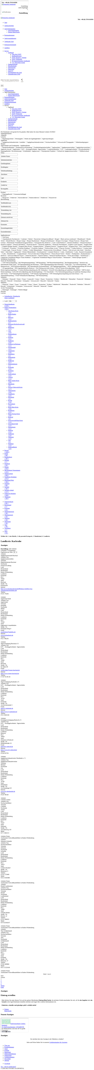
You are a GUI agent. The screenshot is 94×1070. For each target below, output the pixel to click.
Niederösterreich (9, 512)
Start (5, 22)
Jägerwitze (11, 69)
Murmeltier (72, 279)
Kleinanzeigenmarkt (10, 44)
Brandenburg (8, 457)
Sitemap (6, 1060)
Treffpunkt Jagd (9, 41)
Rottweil (10, 418)
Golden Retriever (77, 248)
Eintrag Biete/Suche (14, 32)
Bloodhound (81, 239)
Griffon (25, 250)
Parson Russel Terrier (58, 254)
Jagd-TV (10, 71)
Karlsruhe (11, 368)
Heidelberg (11, 355)
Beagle (57, 239)
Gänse (37, 279)
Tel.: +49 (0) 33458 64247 (8, 1067)
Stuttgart (10, 431)
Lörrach (10, 378)
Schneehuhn (17, 281)
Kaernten (7, 509)
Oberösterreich (8, 515)
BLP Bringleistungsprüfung (27, 262)
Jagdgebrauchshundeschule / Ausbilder (14, 142)
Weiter (2, 985)
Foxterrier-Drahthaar (24, 248)
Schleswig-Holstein (10, 494)
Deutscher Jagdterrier (45, 244)
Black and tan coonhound (68, 239)
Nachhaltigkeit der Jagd (15, 72)
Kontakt (6, 1050)
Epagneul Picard (62, 246)
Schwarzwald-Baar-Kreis (15, 421)
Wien (6, 532)
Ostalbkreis (11, 394)
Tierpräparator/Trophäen (48, 151)
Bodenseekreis (12, 321)
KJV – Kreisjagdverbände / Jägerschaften (34, 149)
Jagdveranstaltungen (10, 38)
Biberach (10, 318)
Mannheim (11, 384)
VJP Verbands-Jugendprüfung (39, 273)
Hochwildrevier (22, 197)
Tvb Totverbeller (49, 272)
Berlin (6, 454)
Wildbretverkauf (84, 151)
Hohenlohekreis (12, 364)
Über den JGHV (16, 54)
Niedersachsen (8, 474)
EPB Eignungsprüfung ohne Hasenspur (52, 264)
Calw (10, 331)
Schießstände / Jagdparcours (31, 151)
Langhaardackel (21, 254)
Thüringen (7, 497)
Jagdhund (11, 52)
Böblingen (11, 328)
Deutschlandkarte (9, 305)
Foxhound (6, 248)
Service (6, 51)
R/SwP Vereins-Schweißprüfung (65, 268)
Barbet (30, 239)
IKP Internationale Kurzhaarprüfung (38, 266)
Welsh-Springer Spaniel (79, 257)
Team (6, 1049)
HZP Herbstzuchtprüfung (18, 266)
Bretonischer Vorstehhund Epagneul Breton (19, 242)
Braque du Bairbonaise (47, 241)
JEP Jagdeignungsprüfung (58, 266)
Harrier (65, 250)
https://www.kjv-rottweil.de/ (9, 750)
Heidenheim (11, 358)
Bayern (6, 451)
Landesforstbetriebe (53, 149)
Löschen (3, 293)
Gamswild (31, 279)
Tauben (57, 281)
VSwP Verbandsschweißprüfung (25, 275)
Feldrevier (13, 197)
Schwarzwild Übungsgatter (66, 142)
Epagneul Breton (38, 246)
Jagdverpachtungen (47, 139)
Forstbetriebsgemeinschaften (42, 147)
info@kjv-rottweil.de (7, 746)
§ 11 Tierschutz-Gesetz (18, 62)
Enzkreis (10, 338)
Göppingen (11, 351)
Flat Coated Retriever (85, 246)
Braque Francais (74, 241)
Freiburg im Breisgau (14, 345)
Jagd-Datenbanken (9, 29)
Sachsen (6, 487)
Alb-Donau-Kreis (13, 311)
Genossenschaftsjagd (20, 194)
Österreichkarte (8, 502)
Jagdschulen (16, 149)
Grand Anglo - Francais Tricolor (12, 250)
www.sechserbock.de (7, 635)
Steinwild (50, 281)
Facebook (7, 1063)
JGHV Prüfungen (17, 59)
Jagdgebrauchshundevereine (35, 142)
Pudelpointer (75, 254)
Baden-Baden (12, 315)
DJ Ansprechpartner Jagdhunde (21, 61)
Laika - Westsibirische (9, 254)
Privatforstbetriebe (84, 149)
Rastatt (10, 401)
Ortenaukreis (12, 391)
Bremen (6, 461)
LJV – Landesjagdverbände (69, 149)
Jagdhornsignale (12, 64)
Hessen (6, 467)
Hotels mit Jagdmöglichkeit (32, 139)
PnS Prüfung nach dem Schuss (45, 268)
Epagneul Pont (73, 246)
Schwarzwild (35, 281)
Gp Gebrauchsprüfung (79, 264)
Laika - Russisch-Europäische (83, 252)
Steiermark (7, 522)
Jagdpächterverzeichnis (83, 147)
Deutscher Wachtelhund (60, 244)
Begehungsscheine (8, 139)
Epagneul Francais (50, 246)
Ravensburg (11, 404)
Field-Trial (68, 264)
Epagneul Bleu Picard (25, 246)
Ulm (9, 441)
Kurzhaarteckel (41, 252)
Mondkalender (12, 66)
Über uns (7, 1045)
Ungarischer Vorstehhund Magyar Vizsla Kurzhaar (47, 257)
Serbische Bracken (31, 255)
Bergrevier (6, 197)
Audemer (24, 239)
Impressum (7, 1052)
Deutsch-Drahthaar (72, 242)
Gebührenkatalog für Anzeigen (58, 1042)
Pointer (68, 254)
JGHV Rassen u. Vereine (19, 57)
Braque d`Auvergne (62, 241)
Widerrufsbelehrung (10, 1054)
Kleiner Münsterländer (29, 252)
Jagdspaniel (17, 252)
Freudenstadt (12, 348)
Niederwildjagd (22, 290)
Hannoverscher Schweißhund (52, 250)
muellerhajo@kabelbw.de (8, 632)
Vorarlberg (7, 529)
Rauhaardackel (85, 254)
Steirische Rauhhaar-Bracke (58, 255)
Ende (2, 987)
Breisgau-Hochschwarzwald (16, 325)
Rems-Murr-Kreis (13, 408)
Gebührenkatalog (9, 1057)
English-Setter (88, 244)
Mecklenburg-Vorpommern (12, 471)
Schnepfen (26, 281)
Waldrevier (44, 197)
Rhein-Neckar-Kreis (14, 414)
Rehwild (87, 284)
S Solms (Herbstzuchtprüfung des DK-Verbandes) (32, 270)
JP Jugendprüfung (8, 268)
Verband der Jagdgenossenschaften (67, 151)
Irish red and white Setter (76, 250)
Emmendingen (12, 335)
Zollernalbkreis (12, 448)
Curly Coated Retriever (59, 242)
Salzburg (7, 519)
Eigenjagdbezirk (7, 194)
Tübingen (11, 438)
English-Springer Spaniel (10, 246)
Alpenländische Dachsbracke (11, 239)
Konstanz (11, 371)
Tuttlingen (11, 434)
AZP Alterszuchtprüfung (10, 262)
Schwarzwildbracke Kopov (16, 255)
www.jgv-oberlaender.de (8, 791)
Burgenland (7, 505)
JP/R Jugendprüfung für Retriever (24, 268)
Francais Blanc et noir (51, 248)
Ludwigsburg (12, 374)
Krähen (57, 279)
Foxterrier (13, 248)
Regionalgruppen (9, 35)
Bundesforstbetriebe (8, 147)
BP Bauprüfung (41, 262)
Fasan (24, 279)
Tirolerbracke (84, 255)
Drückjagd (6, 290)
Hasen (43, 279)
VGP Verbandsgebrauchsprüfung (19, 273)
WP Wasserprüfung (41, 275)
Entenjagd (13, 290)
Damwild (12, 279)
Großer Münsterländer (35, 250)
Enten (18, 279)
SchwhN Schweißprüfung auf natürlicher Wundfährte (64, 270)
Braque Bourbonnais (33, 241)
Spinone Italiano (43, 255)
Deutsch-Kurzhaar (85, 242)
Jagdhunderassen (17, 56)
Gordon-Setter (88, 248)
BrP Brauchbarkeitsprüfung (55, 262)
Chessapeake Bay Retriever (42, 242)
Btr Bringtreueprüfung (71, 262)
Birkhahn (5, 279)
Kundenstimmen (9, 1047)
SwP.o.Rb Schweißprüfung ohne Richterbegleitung (27, 272)
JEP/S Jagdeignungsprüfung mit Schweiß (80, 266)
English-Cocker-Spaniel (75, 244)
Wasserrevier (52, 197)
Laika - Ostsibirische (67, 252)
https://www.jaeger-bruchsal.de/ (10, 673)
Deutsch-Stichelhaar (19, 244)
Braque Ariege (21, 241)
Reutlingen (11, 411)
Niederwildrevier (34, 197)
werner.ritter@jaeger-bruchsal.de (10, 670)
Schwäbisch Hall (13, 424)
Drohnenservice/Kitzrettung (24, 147)
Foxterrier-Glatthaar (37, 248)
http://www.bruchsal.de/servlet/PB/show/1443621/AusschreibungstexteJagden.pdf (16, 589)
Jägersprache (12, 67)
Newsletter (7, 1059)
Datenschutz (8, 1055)
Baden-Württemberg (10, 308)
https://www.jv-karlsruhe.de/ (9, 711)
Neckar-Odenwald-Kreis (15, 388)
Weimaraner (67, 257)
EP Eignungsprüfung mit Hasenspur (28, 264)
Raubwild (80, 279)
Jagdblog (7, 48)
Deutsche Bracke (32, 244)
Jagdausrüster (56, 147)
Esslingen (11, 341)
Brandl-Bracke (10, 241)
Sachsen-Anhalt (9, 491)
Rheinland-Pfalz (9, 481)
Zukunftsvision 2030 (14, 74)
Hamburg (7, 464)
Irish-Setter (9, 252)
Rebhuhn (87, 279)
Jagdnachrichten (9, 25)
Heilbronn (11, 361)
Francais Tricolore (64, 248)
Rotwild (10, 281)
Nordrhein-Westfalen (10, 477)
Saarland (6, 484)
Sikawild (43, 281)
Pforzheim (11, 398)
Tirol (6, 525)
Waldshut (10, 444)
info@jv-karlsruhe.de (7, 708)
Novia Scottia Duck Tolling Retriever (39, 254)
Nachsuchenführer (50, 142)
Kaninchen (49, 279)
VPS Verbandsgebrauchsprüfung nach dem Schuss (64, 273)
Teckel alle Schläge (73, 255)
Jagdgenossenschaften (68, 147)
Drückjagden (19, 139)
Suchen (3, 291)
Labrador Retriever (53, 252)
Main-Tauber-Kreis (13, 381)
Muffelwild (64, 279)
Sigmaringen (11, 428)
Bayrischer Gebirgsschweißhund (43, 239)
